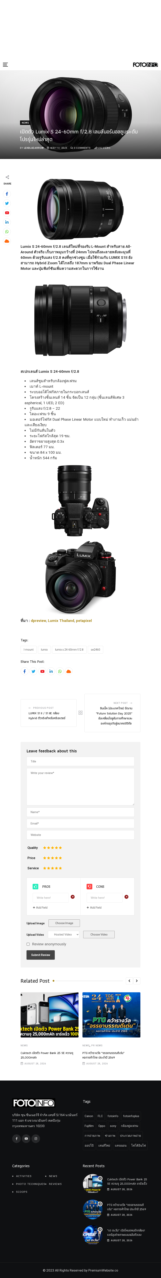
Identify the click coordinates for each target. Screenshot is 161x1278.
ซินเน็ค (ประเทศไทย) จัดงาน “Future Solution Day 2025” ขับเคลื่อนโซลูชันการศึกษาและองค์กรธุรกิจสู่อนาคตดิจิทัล (114, 716)
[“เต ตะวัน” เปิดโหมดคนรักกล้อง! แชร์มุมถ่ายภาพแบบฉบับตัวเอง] (92, 1235)
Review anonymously (49, 944)
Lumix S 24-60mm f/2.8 (69, 649)
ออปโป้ (89, 1145)
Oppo (101, 1126)
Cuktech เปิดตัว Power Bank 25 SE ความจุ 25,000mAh (47, 1055)
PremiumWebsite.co (103, 1270)
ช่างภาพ (110, 1136)
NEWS (24, 1045)
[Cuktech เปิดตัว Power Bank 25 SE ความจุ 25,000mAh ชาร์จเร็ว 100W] (92, 1184)
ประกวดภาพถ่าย (130, 1136)
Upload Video (35, 934)
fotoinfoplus (131, 1116)
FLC (100, 1116)
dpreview (38, 620)
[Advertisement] (80, 29)
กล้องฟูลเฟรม (129, 1126)
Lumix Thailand (61, 620)
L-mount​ (29, 649)
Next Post (121, 703)
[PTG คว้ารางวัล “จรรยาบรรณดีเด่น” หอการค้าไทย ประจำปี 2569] (92, 1209)
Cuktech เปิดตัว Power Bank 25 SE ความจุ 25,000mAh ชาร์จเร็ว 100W (127, 1184)
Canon (89, 1116)
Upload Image (36, 923)
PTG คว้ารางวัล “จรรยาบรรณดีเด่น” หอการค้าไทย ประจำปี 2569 (103, 1055)
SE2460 (95, 649)
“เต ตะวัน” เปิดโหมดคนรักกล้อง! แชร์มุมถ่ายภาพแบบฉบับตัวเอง (126, 1232)
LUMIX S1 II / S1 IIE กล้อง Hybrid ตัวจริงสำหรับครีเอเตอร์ (47, 716)
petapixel (84, 620)
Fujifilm (89, 1126)
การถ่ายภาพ (92, 1136)
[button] (129, 980)
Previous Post (43, 708)
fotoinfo (113, 1116)
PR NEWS (97, 1045)
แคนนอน (120, 1145)
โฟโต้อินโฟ (138, 1145)
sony (113, 1126)
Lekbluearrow (34, 148)
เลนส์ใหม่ (104, 1145)
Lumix (44, 649)
